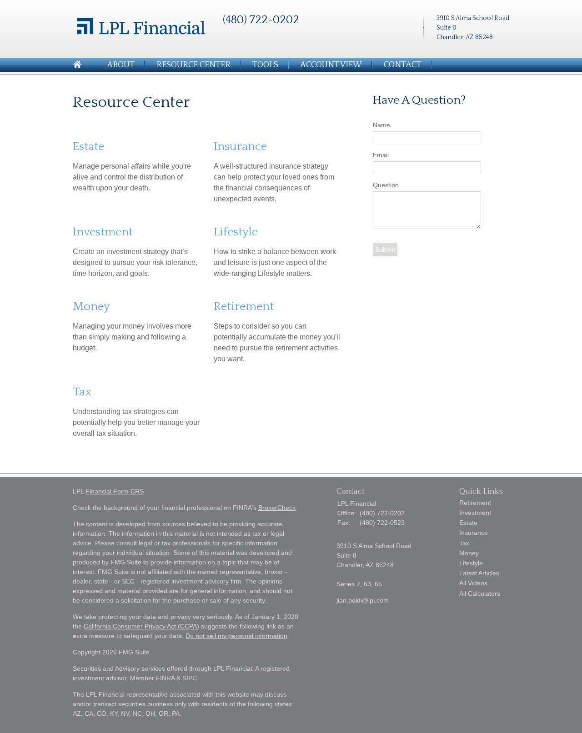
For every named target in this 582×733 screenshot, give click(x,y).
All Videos (473, 583)
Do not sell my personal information (236, 635)
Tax (82, 392)
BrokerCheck (277, 507)
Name (381, 125)
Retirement (244, 306)
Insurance (240, 146)
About (121, 65)
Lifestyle (236, 232)
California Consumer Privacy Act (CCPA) (141, 626)
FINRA (165, 678)
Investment (103, 232)
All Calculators (479, 593)
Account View (331, 65)
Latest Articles (479, 573)
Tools (265, 65)
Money (91, 306)
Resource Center (193, 65)
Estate (88, 146)
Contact (402, 65)
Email (381, 155)
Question (386, 185)
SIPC (189, 678)
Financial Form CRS (114, 491)
